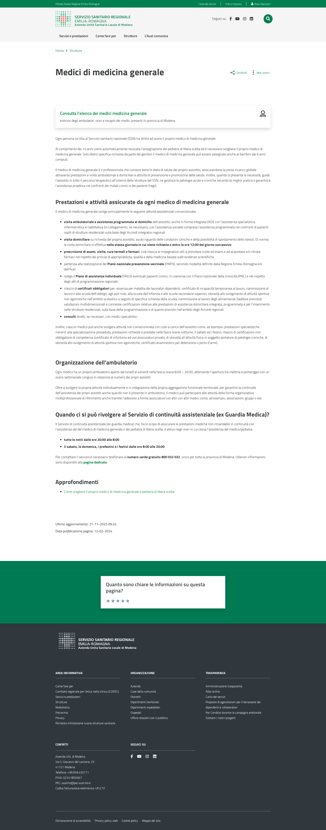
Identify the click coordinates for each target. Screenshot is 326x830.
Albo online (213, 691)
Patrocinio (61, 712)
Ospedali (136, 712)
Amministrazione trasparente (224, 686)
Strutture (61, 702)
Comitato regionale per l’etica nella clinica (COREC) (87, 691)
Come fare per (64, 686)
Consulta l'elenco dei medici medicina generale (103, 113)
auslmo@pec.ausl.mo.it (76, 783)
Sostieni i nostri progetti (220, 718)
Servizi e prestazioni (67, 696)
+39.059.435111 (78, 772)
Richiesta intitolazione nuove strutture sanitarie (85, 723)
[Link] (95, 19)
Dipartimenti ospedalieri (145, 707)
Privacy (60, 718)
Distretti (136, 696)
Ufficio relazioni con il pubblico (149, 718)
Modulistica (62, 707)
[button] (268, 19)
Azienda (136, 686)
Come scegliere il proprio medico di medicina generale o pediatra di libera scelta (119, 491)
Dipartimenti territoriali (145, 702)
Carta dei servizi (215, 696)
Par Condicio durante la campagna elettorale (233, 712)
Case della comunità (143, 691)
